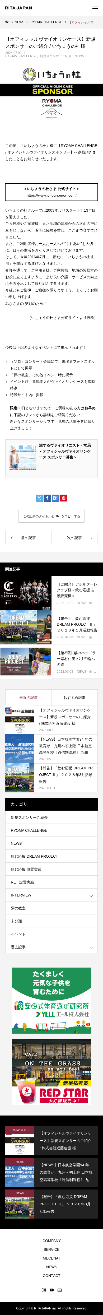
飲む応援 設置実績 (26, 869)
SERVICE (51, 1249)
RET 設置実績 (22, 882)
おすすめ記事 (74, 697)
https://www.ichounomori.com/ (52, 195)
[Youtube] (51, 1290)
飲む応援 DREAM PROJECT (34, 856)
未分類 (16, 921)
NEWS (79, 56)
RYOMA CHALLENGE (21, 56)
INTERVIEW (21, 895)
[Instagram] (43, 1290)
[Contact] (59, 1290)
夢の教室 (18, 908)
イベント (18, 934)
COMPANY (52, 1241)
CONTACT (51, 1276)
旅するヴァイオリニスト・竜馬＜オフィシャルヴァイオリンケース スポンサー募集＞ (65, 451)
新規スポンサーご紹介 (56, 56)
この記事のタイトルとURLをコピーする (51, 516)
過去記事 (18, 947)
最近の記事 (28, 697)
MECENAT (51, 1258)
